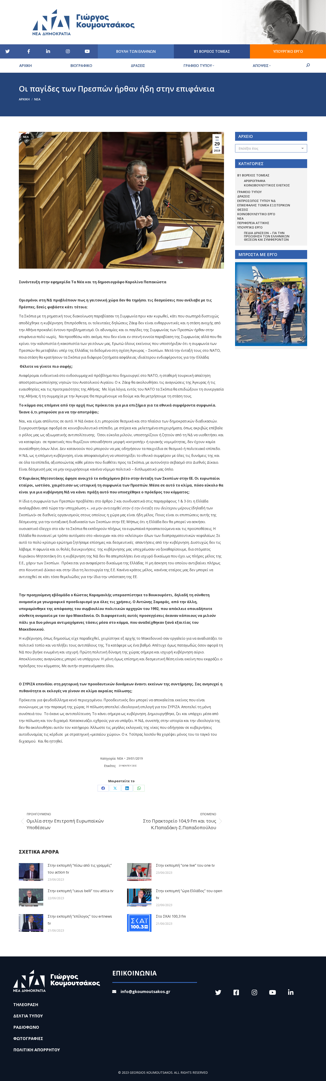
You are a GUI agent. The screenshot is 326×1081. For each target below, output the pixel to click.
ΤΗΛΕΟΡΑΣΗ (25, 1004)
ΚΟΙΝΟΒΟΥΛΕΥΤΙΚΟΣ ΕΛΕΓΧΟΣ (267, 185)
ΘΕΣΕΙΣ (242, 209)
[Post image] (31, 872)
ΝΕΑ (26, 137)
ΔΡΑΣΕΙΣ (243, 196)
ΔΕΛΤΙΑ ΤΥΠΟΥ (28, 1015)
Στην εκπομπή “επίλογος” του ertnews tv (80, 920)
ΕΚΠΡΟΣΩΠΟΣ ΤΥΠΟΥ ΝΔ (256, 200)
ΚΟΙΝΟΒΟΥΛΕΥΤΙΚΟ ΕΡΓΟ (256, 214)
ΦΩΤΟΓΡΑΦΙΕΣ (28, 1038)
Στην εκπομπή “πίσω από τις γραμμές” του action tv (80, 869)
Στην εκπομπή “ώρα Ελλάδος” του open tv (189, 894)
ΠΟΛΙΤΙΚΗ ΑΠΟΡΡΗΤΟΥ (36, 1049)
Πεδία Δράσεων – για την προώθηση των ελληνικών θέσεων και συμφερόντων (266, 236)
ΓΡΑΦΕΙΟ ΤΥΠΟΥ (249, 192)
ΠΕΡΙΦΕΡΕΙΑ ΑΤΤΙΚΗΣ (253, 223)
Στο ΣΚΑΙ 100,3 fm (171, 916)
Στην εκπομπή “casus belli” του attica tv (80, 890)
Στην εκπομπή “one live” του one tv (185, 865)
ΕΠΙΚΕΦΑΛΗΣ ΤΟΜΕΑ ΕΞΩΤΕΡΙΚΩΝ (263, 205)
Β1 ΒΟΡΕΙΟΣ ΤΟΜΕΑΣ (253, 175)
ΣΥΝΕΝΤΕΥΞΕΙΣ (128, 765)
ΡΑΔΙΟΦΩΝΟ (26, 1027)
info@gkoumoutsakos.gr (145, 991)
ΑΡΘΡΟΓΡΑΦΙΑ (254, 180)
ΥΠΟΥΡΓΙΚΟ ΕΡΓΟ (250, 227)
